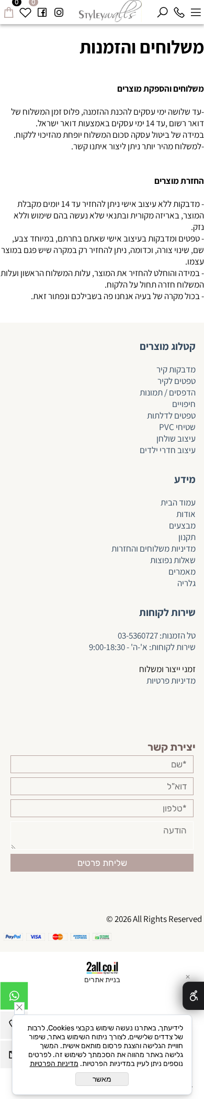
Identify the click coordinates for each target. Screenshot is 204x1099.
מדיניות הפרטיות (54, 1063)
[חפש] (162, 10)
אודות (186, 514)
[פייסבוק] (42, 10)
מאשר (102, 1079)
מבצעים (182, 525)
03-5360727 (138, 635)
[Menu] (195, 10)
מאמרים (182, 571)
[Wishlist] (25, 10)
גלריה (186, 583)
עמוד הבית (178, 502)
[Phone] (179, 10)
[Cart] (8, 10)
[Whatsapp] (14, 998)
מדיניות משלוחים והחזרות (153, 548)
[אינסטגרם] (58, 10)
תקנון (187, 537)
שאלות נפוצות (173, 560)
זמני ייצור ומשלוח (167, 669)
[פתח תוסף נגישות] (193, 996)
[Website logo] (110, 11)
